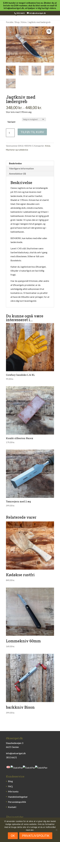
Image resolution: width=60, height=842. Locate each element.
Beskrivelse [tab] (15, 163)
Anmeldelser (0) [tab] (17, 173)
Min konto (13, 791)
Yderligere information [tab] (21, 168)
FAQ (10, 786)
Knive (24, 22)
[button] (49, 31)
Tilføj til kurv (32, 132)
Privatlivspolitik (35, 835)
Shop (17, 22)
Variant (11, 121)
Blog (10, 781)
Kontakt (12, 807)
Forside (9, 22)
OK (13, 835)
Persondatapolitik (17, 801)
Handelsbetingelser (18, 796)
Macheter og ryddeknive (17, 149)
